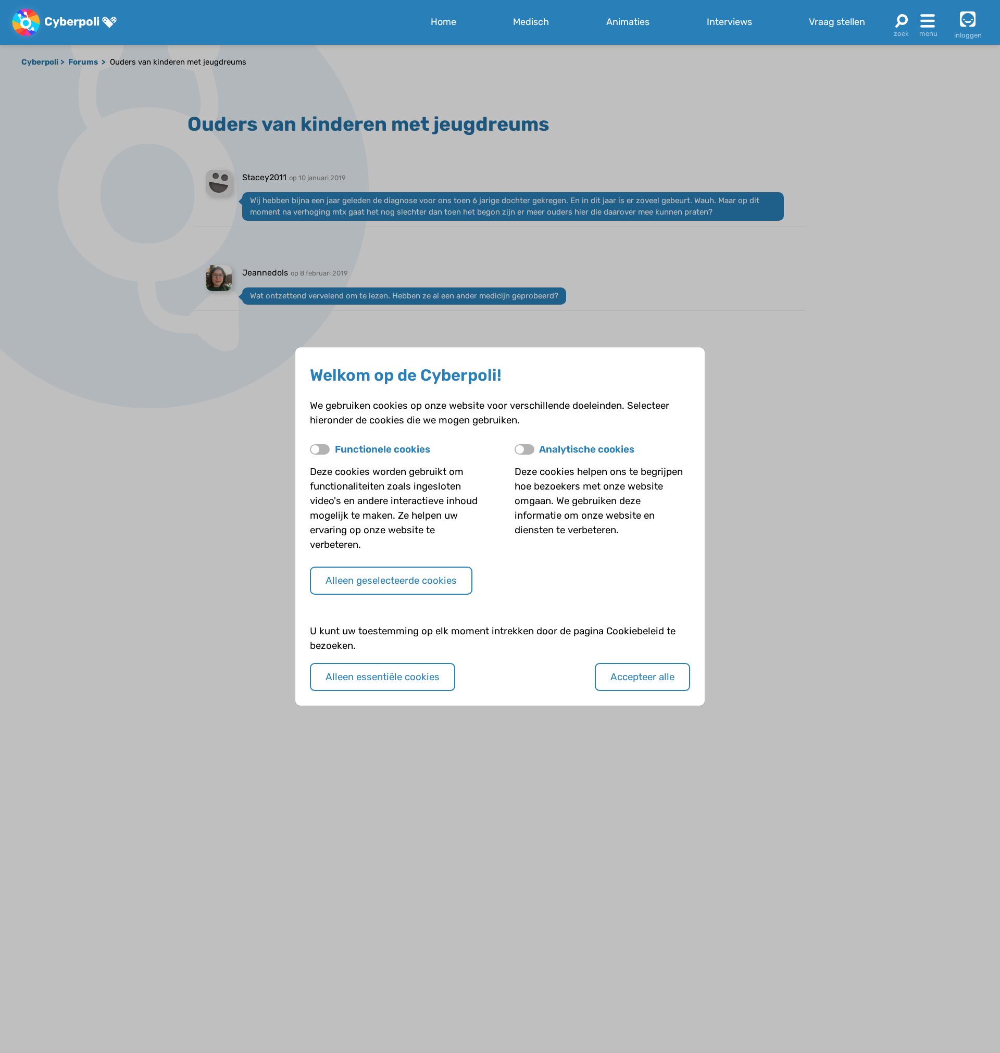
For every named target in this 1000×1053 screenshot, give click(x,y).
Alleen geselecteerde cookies (391, 580)
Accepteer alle (642, 677)
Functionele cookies (382, 449)
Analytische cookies (586, 449)
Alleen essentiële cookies (383, 677)
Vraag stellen (837, 22)
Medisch (531, 22)
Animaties (627, 22)
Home (443, 22)
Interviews (729, 22)
